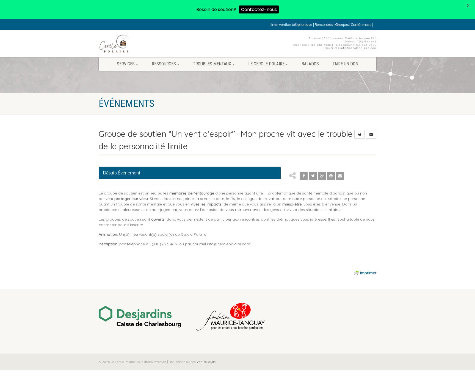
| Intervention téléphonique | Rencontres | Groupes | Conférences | (321, 24)
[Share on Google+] (322, 176)
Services (126, 63)
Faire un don (345, 63)
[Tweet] (313, 176)
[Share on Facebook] (304, 176)
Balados (310, 63)
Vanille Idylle (206, 362)
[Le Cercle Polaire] (114, 44)
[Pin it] (331, 176)
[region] (237, 317)
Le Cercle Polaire (266, 63)
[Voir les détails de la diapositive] (140, 316)
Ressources (164, 63)
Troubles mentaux (212, 63)
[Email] (340, 176)
